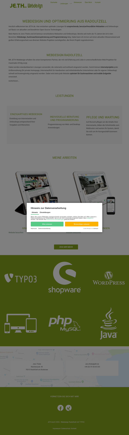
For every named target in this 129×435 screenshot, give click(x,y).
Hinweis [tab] (35, 212)
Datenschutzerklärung (44, 228)
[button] (47, 224)
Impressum (34, 228)
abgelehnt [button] (90, 218)
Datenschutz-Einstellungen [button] (55, 219)
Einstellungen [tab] (45, 212)
